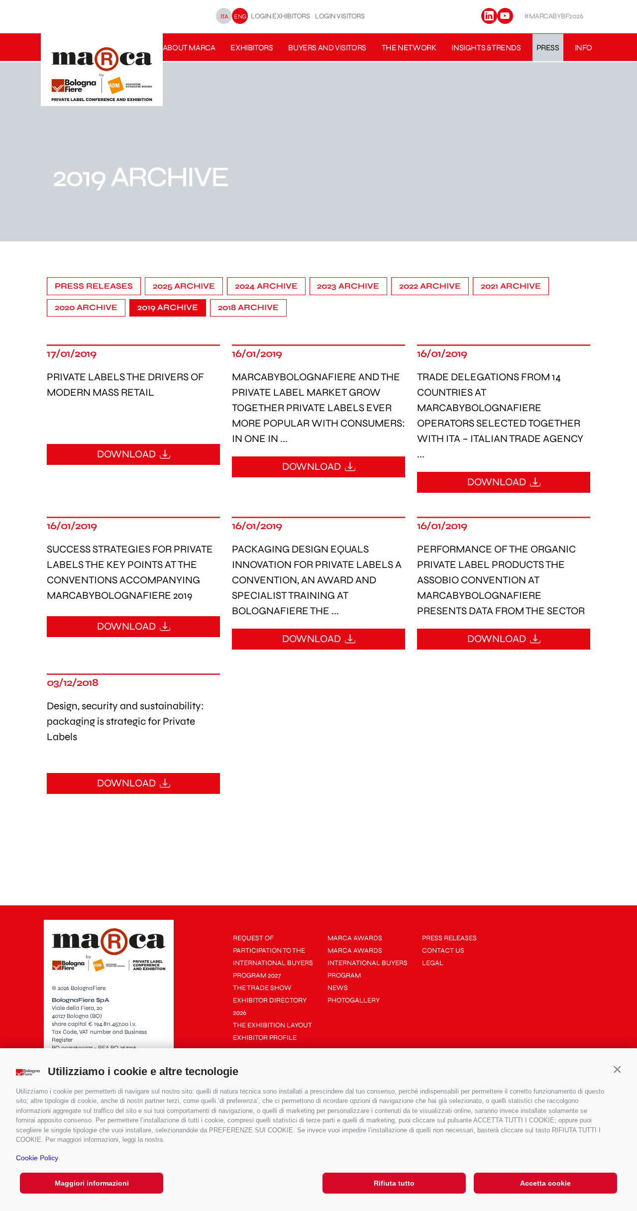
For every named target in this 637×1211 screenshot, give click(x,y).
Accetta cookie (545, 1183)
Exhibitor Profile (265, 1037)
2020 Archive (86, 308)
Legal (432, 963)
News (337, 988)
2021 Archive (511, 286)
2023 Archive (348, 286)
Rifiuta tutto (394, 1183)
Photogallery (353, 1000)
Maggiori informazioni (92, 1183)
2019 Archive (167, 308)
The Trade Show (262, 988)
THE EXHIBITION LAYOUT (272, 1025)
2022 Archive (430, 286)
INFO (583, 47)
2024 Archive (266, 286)
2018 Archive (248, 308)
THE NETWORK (409, 47)
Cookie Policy (37, 1158)
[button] (617, 1069)
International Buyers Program (367, 969)
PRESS (547, 47)
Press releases (94, 286)
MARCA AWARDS (354, 938)
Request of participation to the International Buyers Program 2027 (273, 957)
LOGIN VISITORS (339, 16)
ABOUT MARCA (189, 47)
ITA (224, 16)
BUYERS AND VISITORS (327, 47)
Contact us (443, 950)
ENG (240, 16)
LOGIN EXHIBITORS (280, 16)
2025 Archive (184, 286)
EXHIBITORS (251, 47)
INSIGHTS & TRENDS (486, 47)
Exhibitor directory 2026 (270, 1006)
